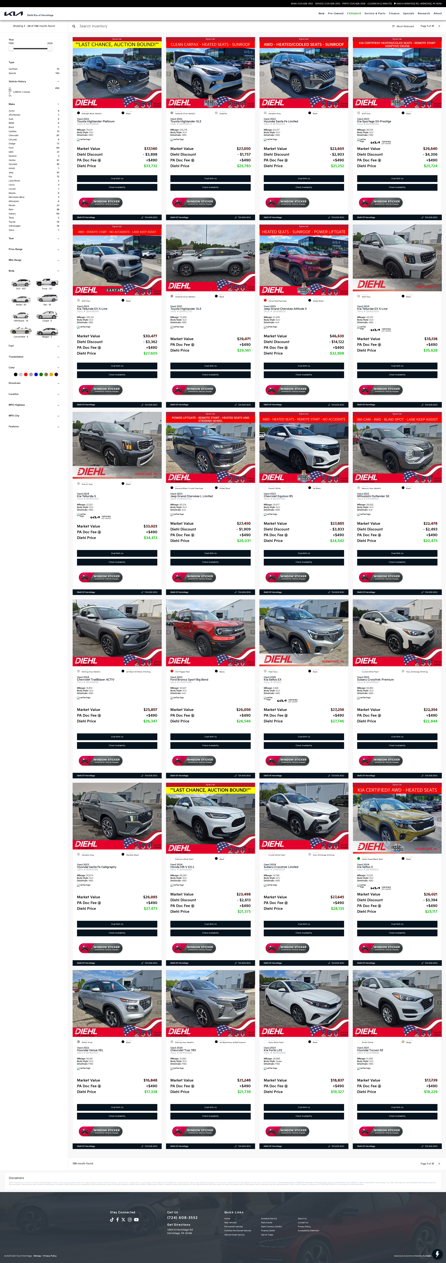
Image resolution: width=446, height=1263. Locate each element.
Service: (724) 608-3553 (327, 4)
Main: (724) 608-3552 (302, 4)
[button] (159, 74)
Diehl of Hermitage (86, 217)
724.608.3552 (151, 217)
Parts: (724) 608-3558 (353, 4)
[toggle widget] (437, 1254)
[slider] (11, 48)
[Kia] (13, 14)
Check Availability (117, 187)
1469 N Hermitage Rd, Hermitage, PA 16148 (419, 4)
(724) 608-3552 (182, 1218)
